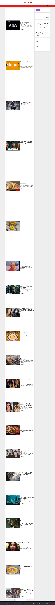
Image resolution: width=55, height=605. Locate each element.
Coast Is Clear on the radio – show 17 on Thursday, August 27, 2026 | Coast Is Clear (26, 62)
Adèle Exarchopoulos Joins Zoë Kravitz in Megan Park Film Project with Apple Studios (26, 404)
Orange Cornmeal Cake (25, 222)
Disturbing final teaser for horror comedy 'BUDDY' (25, 263)
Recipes (37, 46)
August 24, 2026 (23, 359)
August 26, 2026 (23, 24)
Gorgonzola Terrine (24, 332)
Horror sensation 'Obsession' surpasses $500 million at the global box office (26, 142)
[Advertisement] (13, 14)
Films (37, 41)
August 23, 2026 (23, 406)
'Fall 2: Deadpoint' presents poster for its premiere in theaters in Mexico (26, 473)
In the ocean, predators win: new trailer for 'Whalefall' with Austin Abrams (27, 497)
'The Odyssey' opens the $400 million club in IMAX (26, 103)
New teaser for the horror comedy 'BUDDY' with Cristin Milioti (26, 543)
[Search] (49, 6)
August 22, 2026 (23, 522)
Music (37, 44)
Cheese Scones (23, 183)
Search (38, 15)
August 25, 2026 (23, 144)
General (37, 43)
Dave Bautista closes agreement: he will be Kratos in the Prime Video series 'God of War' (26, 356)
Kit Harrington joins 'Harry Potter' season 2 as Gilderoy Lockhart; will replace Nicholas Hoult (27, 310)
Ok (47, 603)
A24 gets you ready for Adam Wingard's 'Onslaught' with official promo (26, 286)
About (9, 5)
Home (6, 5)
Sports (37, 48)
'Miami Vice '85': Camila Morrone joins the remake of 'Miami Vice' (26, 381)
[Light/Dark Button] (47, 5)
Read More (22, 29)
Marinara (22, 426)
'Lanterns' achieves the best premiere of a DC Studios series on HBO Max (26, 520)
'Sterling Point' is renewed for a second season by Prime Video (26, 590)
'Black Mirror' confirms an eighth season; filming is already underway (25, 22)
